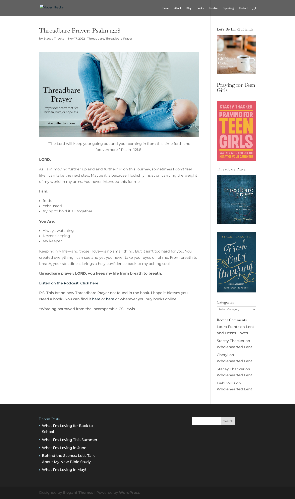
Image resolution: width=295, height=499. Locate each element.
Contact (243, 8)
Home (166, 8)
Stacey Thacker (55, 38)
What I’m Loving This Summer (69, 440)
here (96, 299)
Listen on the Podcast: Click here (68, 283)
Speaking (229, 8)
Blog (188, 8)
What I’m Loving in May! (64, 469)
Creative (213, 8)
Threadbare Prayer (119, 38)
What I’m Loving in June (64, 448)
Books (200, 8)
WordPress (129, 492)
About (177, 8)
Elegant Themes (78, 492)
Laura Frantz (228, 327)
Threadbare (95, 38)
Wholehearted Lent (234, 347)
